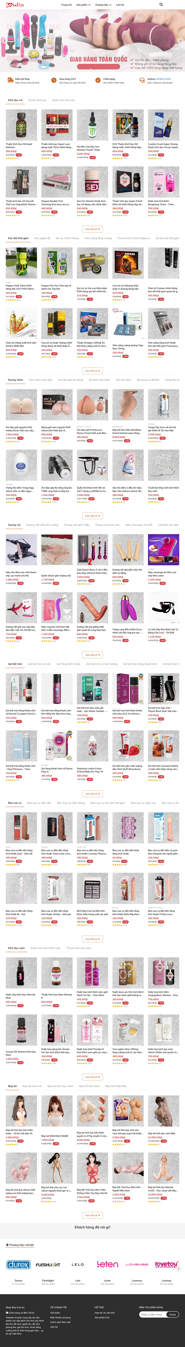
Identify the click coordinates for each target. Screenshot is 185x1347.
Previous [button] (4, 41)
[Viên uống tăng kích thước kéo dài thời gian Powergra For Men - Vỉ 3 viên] (163, 323)
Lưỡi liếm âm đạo (168, 524)
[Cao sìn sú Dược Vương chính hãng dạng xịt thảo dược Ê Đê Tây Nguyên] (57, 323)
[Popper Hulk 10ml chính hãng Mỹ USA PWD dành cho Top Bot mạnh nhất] (21, 263)
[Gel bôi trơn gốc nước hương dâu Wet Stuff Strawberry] (128, 746)
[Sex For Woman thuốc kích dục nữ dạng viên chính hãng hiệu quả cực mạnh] (92, 182)
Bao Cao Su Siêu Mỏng (71, 803)
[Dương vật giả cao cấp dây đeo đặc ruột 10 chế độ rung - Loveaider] (21, 607)
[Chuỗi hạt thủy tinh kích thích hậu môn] (163, 465)
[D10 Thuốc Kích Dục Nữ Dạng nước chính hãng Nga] (128, 125)
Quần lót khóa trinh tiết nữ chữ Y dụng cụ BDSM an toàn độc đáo (92, 491)
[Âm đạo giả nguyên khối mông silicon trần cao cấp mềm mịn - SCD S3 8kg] (21, 404)
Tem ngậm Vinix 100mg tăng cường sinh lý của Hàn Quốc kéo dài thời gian (126, 1052)
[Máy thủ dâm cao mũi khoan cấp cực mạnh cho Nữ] (21, 549)
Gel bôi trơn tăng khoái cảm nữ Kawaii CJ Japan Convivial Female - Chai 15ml (21, 713)
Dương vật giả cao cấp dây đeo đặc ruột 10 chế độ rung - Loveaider (21, 630)
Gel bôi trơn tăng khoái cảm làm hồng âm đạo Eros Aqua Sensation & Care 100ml (56, 713)
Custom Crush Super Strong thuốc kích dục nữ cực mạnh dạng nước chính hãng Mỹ (163, 147)
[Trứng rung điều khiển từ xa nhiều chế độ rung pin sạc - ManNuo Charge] (128, 607)
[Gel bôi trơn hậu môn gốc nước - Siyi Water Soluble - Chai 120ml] (92, 688)
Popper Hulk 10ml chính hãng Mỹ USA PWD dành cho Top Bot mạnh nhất (19, 288)
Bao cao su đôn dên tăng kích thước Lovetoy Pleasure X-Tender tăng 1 (92, 853)
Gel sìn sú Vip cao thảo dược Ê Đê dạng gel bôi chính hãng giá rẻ (92, 291)
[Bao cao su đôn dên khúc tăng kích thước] (128, 827)
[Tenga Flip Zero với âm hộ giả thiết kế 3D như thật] (163, 404)
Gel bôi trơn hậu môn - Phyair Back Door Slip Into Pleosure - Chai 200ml (162, 711)
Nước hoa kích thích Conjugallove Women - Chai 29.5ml (163, 995)
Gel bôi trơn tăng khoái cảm (140, 664)
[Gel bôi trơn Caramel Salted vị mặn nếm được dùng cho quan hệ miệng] (163, 746)
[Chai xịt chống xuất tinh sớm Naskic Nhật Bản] (21, 323)
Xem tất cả (91, 229)
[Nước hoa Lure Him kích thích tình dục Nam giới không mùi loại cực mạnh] (128, 972)
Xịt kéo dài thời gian (168, 238)
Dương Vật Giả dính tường (42, 524)
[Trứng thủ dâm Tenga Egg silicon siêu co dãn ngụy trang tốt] (21, 465)
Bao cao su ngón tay (143, 803)
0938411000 (163, 78)
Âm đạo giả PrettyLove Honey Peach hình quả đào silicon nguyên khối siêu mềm (92, 433)
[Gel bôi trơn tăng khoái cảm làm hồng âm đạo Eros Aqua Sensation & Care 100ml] (57, 688)
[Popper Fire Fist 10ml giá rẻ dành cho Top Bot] (57, 263)
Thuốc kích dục (37, 100)
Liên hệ (54, 1327)
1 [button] (91, 68)
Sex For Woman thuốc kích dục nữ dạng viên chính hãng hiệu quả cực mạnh (92, 204)
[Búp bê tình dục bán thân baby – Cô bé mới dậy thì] (21, 1111)
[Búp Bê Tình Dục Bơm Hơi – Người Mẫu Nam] (128, 1168)
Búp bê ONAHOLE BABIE (54, 1135)
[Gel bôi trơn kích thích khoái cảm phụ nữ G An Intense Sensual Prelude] (128, 688)
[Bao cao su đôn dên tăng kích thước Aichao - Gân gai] (57, 888)
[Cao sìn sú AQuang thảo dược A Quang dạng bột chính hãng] (128, 263)
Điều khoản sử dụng (60, 1317)
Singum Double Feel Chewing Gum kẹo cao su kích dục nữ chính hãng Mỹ (55, 204)
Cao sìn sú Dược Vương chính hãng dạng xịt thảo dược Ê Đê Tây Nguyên (56, 346)
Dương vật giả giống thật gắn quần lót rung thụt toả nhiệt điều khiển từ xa (91, 630)
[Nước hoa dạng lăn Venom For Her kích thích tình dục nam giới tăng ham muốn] (57, 1030)
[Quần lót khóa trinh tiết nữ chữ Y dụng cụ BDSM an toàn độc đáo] (92, 465)
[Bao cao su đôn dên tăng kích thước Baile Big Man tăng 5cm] (128, 888)
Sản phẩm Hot (102, 1317)
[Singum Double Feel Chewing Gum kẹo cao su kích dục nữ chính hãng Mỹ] (57, 182)
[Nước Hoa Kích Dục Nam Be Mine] (21, 972)
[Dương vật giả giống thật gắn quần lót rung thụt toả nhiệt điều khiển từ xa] (92, 607)
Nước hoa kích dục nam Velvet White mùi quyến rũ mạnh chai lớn (162, 1052)
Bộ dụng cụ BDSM (148, 379)
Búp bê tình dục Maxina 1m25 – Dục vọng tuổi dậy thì (162, 1190)
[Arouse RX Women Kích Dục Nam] (21, 1030)
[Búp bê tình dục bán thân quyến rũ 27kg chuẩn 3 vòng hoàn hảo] (92, 1111)
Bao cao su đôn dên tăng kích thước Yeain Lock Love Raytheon (55, 853)
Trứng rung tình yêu (107, 524)
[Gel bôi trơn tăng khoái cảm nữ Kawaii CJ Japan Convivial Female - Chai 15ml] (21, 688)
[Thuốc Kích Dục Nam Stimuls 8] (57, 972)
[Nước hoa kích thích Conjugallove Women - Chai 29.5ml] (163, 972)
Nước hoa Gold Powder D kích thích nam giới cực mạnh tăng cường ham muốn (92, 1052)
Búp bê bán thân (89, 1086)
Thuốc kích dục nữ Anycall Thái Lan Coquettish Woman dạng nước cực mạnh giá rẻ (21, 204)
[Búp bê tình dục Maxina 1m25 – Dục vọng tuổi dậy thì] (163, 1168)
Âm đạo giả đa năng (70, 379)
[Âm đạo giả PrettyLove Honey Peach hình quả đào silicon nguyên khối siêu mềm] (92, 404)
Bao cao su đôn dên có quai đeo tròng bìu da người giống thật (163, 853)
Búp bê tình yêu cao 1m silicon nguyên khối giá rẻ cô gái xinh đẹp (56, 1190)
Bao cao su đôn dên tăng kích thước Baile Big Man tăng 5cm (125, 914)
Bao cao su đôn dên (39, 803)
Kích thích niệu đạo (40, 379)
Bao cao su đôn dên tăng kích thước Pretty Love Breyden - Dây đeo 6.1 (161, 914)
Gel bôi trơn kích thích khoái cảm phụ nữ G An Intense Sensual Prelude (127, 713)
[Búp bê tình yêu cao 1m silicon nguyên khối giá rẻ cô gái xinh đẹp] (57, 1168)
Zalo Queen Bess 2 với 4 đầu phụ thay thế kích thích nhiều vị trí (92, 573)
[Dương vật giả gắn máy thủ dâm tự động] (128, 549)
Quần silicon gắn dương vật (56, 575)
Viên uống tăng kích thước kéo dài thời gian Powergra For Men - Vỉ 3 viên (162, 346)
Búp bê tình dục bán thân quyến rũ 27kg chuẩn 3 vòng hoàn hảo (92, 1136)
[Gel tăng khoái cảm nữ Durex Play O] (57, 746)
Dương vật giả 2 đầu (76, 524)
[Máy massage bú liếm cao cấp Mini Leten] (163, 549)
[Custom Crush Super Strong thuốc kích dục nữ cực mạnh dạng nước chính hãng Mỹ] (163, 125)
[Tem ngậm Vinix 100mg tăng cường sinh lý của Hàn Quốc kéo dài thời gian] (128, 1030)
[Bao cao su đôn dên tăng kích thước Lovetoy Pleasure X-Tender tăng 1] (92, 827)
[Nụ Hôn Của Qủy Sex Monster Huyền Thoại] (92, 125)
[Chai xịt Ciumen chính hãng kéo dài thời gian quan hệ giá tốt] (163, 263)
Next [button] (180, 41)
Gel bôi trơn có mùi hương (101, 664)
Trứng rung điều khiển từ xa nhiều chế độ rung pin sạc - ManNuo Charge (127, 632)
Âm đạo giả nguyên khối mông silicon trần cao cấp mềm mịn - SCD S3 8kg (19, 430)
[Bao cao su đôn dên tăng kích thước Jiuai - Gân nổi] (21, 827)
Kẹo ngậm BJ (42, 238)
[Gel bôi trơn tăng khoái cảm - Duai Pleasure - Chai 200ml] (21, 746)
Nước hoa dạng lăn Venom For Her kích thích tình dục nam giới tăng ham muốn (55, 1052)
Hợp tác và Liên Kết (104, 1312)
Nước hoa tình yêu (63, 100)
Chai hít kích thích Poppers (133, 238)
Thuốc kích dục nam (79, 948)
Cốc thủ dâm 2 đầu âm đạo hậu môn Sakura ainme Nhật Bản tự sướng (127, 491)
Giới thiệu (55, 1312)
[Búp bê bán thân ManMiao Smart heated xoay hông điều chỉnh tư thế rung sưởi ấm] (128, 404)
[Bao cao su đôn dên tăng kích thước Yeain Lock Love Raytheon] (57, 827)
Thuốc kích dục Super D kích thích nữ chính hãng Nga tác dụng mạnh (127, 204)
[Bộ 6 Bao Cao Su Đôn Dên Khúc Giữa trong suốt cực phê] (92, 888)
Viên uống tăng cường (98, 238)
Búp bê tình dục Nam (60, 1086)
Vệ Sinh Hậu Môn (99, 379)
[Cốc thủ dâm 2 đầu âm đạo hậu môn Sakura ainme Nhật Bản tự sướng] (128, 465)
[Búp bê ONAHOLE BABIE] (57, 1111)
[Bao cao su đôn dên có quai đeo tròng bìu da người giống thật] (163, 827)
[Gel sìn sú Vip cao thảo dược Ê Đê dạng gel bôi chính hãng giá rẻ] (92, 263)
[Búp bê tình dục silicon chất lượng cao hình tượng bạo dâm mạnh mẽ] (21, 1168)
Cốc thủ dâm (123, 379)
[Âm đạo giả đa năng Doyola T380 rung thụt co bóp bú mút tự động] (57, 465)
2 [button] (94, 68)
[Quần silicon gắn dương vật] (57, 549)
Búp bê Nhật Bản (116, 1086)
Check (172, 1314)
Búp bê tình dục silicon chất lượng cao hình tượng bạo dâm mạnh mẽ (20, 1193)
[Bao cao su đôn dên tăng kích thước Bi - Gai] (21, 888)
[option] (92, 40)
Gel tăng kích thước (68, 664)
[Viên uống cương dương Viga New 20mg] (128, 323)
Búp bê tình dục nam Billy (161, 1133)
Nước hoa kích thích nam (45, 948)
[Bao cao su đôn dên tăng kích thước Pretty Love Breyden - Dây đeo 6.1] (163, 888)
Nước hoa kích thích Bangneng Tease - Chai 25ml (160, 204)
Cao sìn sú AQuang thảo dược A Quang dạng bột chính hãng (125, 288)
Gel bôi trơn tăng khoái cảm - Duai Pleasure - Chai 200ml (21, 769)
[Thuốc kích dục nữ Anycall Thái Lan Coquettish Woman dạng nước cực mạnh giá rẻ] (21, 182)
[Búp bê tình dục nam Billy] (163, 1111)
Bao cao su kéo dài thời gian (108, 803)
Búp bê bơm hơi (32, 1086)
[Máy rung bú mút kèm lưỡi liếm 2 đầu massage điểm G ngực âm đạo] (57, 607)
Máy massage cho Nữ (138, 524)
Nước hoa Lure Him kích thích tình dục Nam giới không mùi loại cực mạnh (128, 995)
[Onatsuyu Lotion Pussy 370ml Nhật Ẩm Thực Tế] (92, 746)
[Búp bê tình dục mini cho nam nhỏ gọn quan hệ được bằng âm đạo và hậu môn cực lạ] (128, 1111)
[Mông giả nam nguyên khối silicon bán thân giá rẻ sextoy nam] (57, 404)
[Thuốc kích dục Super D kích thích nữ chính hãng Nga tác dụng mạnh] (128, 182)
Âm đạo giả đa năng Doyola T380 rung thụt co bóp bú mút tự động (56, 491)
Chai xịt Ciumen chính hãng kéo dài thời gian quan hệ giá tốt (163, 291)
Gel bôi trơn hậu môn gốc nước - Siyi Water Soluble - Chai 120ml (91, 711)
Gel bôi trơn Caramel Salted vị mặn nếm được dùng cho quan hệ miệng (163, 769)
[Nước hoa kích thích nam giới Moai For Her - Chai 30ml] (92, 972)
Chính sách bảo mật (60, 1322)
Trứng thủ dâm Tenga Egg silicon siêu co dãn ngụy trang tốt (20, 491)
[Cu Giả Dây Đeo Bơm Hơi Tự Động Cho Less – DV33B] (163, 607)
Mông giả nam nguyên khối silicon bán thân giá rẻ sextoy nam (55, 430)
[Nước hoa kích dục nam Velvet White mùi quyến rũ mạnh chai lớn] (163, 1030)
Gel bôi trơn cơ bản (39, 664)
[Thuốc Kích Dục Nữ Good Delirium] (21, 125)
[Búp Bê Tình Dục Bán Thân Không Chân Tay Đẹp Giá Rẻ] (92, 1168)
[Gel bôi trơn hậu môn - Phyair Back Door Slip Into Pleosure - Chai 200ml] (163, 688)
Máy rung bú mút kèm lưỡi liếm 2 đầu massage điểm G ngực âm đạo (56, 630)
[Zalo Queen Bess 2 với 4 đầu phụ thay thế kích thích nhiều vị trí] (92, 549)
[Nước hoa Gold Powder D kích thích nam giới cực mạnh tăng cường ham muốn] (92, 1030)
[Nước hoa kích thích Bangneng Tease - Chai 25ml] (163, 182)
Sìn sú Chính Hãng (67, 238)
